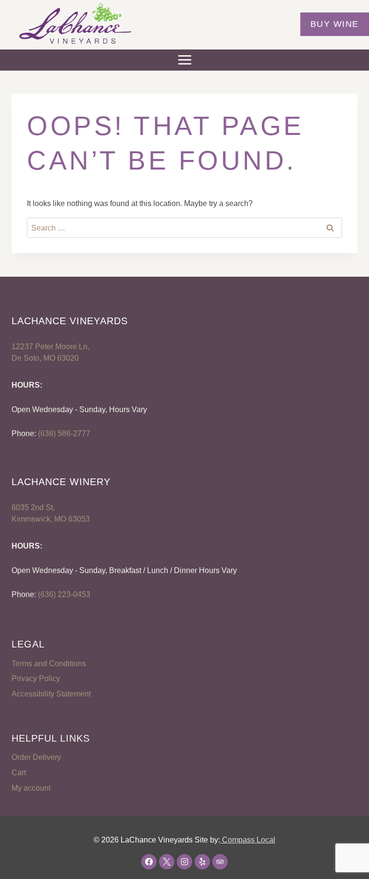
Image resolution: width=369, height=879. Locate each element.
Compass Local (247, 840)
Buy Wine (334, 24)
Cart (19, 773)
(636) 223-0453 (64, 594)
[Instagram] (184, 861)
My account (31, 788)
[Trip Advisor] (220, 861)
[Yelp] (202, 861)
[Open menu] (184, 60)
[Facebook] (149, 861)
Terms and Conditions (49, 663)
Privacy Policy (36, 678)
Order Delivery (36, 757)
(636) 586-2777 (64, 433)
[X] (166, 861)
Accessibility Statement (51, 694)
